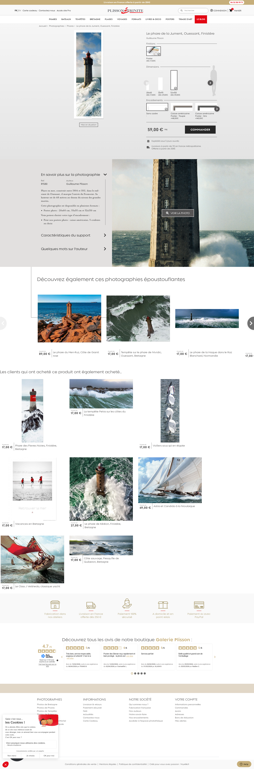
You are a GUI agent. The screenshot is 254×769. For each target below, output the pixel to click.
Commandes (181, 707)
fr (16, 10)
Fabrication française (140, 707)
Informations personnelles (188, 704)
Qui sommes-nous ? (138, 704)
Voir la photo (180, 213)
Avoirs (178, 711)
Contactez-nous (47, 10)
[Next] (210, 83)
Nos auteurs (135, 711)
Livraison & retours (92, 704)
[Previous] (146, 83)
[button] (236, 2)
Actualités (88, 714)
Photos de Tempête (47, 711)
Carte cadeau (30, 10)
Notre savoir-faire (138, 714)
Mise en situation (88, 125)
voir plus (70, 658)
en (19, 10)
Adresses (179, 714)
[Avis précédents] (62, 657)
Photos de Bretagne (47, 704)
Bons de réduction (184, 717)
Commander (200, 129)
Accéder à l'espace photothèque (146, 721)
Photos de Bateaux (46, 714)
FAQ (85, 711)
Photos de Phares (46, 707)
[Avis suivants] (215, 657)
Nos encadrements (138, 717)
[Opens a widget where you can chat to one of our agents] (244, 764)
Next (217, 109)
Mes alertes (180, 721)
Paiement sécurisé (92, 707)
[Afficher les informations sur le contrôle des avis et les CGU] (57, 660)
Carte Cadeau (90, 721)
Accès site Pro (64, 10)
